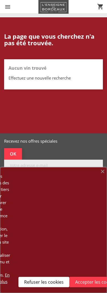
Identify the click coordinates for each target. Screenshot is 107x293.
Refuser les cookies (44, 282)
